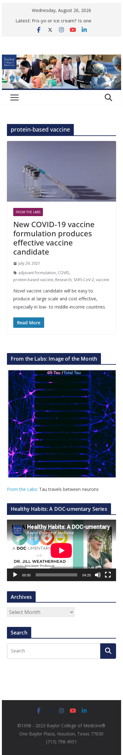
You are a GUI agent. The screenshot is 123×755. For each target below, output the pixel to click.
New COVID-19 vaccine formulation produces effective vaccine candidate (54, 238)
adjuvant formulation (37, 272)
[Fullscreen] (108, 575)
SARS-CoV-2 (83, 279)
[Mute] (98, 575)
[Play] (15, 575)
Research (63, 279)
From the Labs (22, 489)
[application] (61, 550)
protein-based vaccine (33, 279)
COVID (63, 272)
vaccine (102, 279)
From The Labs (28, 212)
